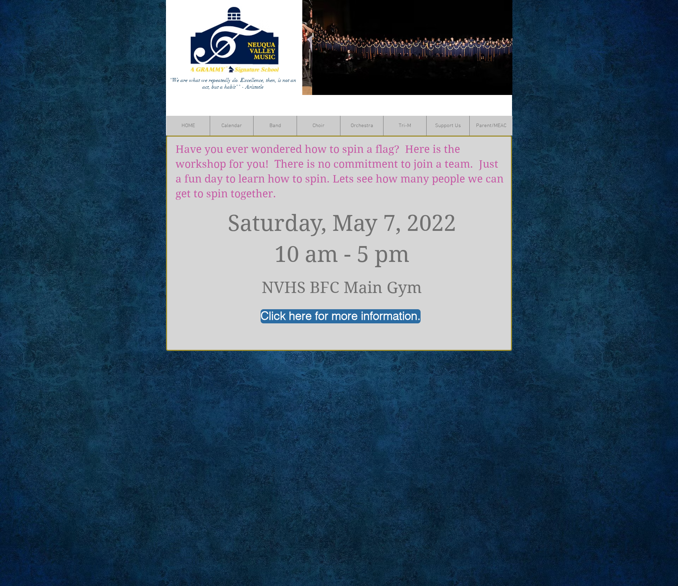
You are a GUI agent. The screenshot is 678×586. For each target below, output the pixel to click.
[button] (407, 47)
